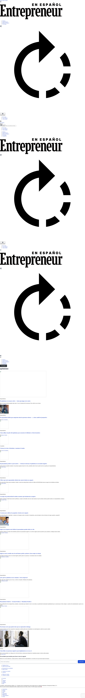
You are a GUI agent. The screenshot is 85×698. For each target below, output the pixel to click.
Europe (3, 696)
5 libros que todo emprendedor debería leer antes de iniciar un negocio (16, 480)
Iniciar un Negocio (5, 133)
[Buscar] (1, 26)
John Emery (4, 466)
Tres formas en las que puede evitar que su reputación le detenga (15, 626)
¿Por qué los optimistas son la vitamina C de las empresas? (14, 577)
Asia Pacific (4, 693)
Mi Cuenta (4, 127)
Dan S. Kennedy (5, 419)
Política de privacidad (6, 666)
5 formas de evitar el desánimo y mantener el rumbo (12, 448)
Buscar (1, 123)
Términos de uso (5, 665)
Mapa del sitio (4, 669)
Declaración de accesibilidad (7, 668)
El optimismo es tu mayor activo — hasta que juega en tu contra (15, 401)
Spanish (3, 690)
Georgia (3, 691)
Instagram (4, 682)
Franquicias (4, 136)
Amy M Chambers (4, 450)
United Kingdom (5, 695)
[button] (42, 250)
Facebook (4, 678)
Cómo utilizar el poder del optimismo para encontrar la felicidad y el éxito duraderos (20, 432)
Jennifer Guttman (5, 532)
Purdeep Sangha (4, 630)
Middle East (4, 694)
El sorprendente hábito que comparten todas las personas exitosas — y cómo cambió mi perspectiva (23, 417)
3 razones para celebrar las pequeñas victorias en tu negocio (14, 513)
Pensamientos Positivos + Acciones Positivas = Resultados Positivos (15, 601)
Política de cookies (5, 674)
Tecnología (4, 24)
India (3, 692)
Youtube (3, 681)
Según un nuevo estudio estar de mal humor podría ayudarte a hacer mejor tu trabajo (20, 553)
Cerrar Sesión (4, 119)
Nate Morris (4, 483)
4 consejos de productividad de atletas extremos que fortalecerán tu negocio (18, 496)
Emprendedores (5, 21)
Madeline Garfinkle (5, 556)
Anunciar (4, 672)
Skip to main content (4, 0)
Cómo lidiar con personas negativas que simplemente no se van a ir (16, 650)
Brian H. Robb (4, 435)
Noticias (3, 20)
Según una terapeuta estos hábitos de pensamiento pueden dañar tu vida (17, 529)
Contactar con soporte (6, 671)
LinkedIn (4, 680)
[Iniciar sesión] (0, 356)
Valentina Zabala (5, 580)
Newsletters (3, 365)
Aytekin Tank (3, 499)
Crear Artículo (5, 118)
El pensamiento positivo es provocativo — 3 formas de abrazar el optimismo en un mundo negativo (23, 463)
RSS (3, 683)
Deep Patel (3, 654)
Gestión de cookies (5, 675)
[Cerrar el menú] (0, 357)
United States (4, 689)
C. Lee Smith (4, 404)
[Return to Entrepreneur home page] (31, 18)
